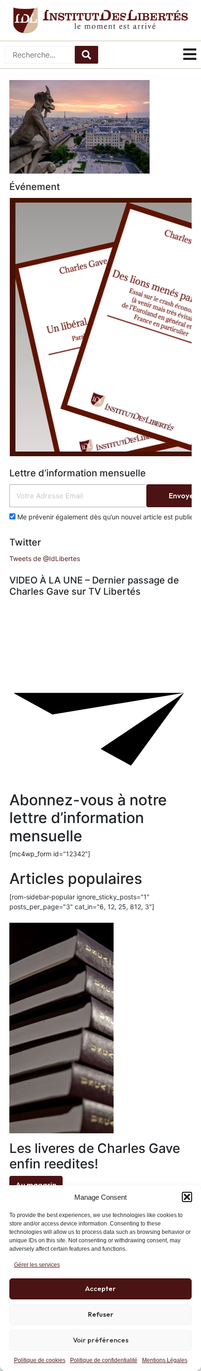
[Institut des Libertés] (100, 20)
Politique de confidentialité (103, 1360)
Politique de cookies (39, 1360)
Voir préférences (101, 1339)
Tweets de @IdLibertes (44, 558)
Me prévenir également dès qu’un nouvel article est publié (104, 517)
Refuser (101, 1314)
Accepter (100, 1288)
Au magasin (36, 1184)
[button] (187, 1197)
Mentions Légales (164, 1360)
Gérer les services (37, 1265)
